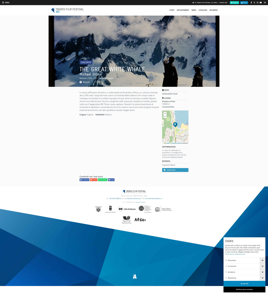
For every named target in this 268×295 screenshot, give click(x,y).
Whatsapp (103, 180)
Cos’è (171, 10)
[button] (175, 124)
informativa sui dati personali (235, 254)
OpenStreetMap (176, 143)
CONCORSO (86, 62)
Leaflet (168, 143)
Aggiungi (170, 170)
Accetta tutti (244, 283)
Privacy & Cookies (141, 202)
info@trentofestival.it (134, 198)
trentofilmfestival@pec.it (153, 198)
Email (112, 180)
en (265, 3)
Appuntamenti (183, 10)
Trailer (86, 82)
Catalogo (203, 10)
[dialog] (244, 264)
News (194, 10)
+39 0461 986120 (115, 198)
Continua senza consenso (244, 289)
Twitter (95, 180)
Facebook (85, 180)
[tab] (262, 260)
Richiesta (214, 10)
